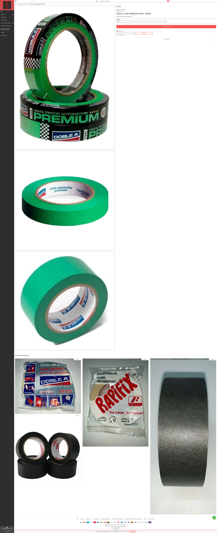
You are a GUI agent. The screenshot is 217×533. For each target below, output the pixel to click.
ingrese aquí (124, 526)
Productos (82, 518)
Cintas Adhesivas (20, 4)
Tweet (165, 39)
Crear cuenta (102, 1)
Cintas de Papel (27, 4)
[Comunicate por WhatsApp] (214, 517)
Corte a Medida (3, 20)
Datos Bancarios (4, 35)
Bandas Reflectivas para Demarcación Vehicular (5, 29)
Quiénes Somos (3, 17)
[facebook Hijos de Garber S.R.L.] (8, 531)
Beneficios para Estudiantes (106, 518)
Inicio (2, 11)
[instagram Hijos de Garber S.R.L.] (6, 531)
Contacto (2, 32)
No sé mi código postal (120, 35)
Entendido (132, 531)
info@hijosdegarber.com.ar (7, 528)
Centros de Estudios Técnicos (6, 25)
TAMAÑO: (118, 19)
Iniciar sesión (107, 1)
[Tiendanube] (116, 528)
